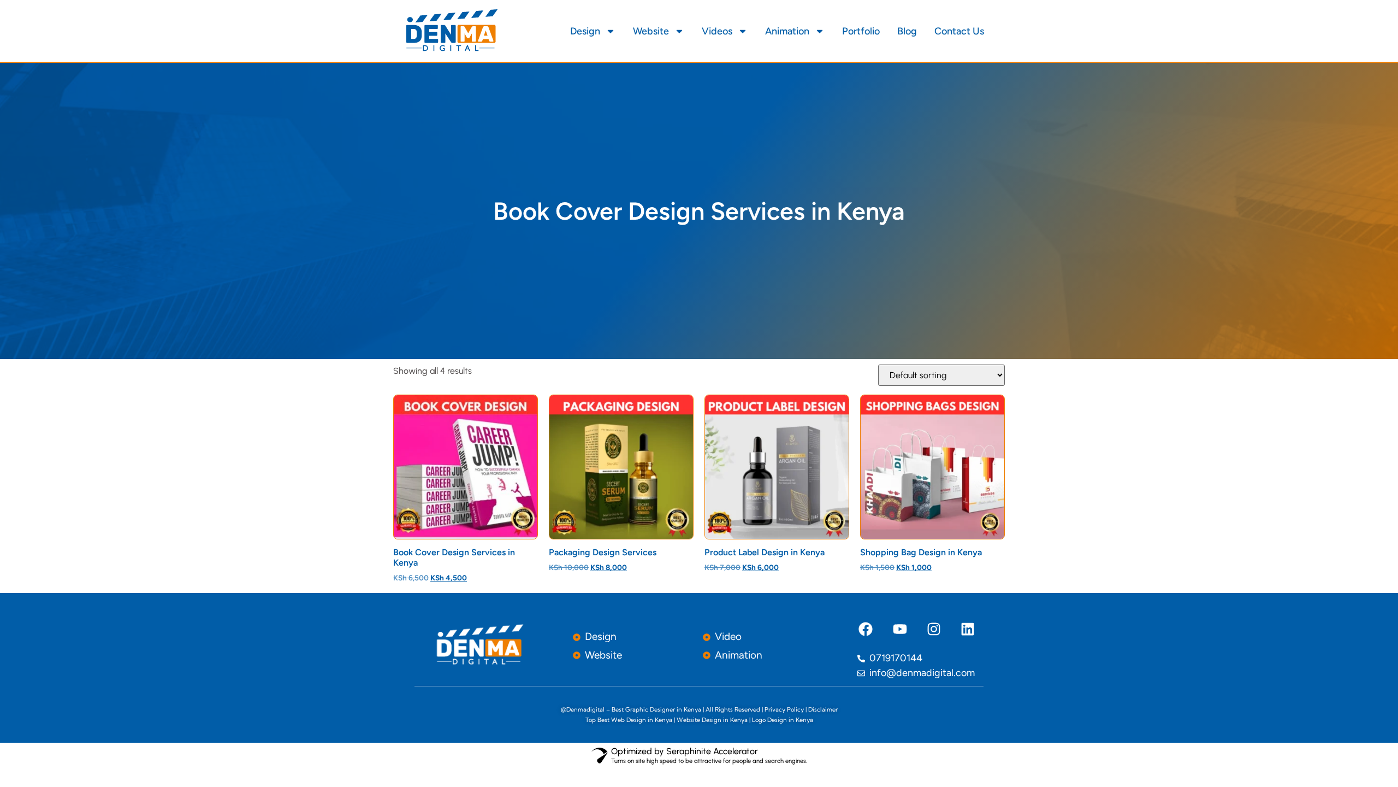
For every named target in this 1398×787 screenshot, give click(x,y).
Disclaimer (823, 709)
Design (585, 31)
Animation (787, 31)
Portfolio (861, 31)
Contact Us (959, 31)
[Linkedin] (968, 629)
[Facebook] (865, 629)
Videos (717, 31)
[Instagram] (934, 629)
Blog (907, 31)
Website (651, 31)
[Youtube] (899, 629)
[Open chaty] (30, 758)
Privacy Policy (784, 709)
